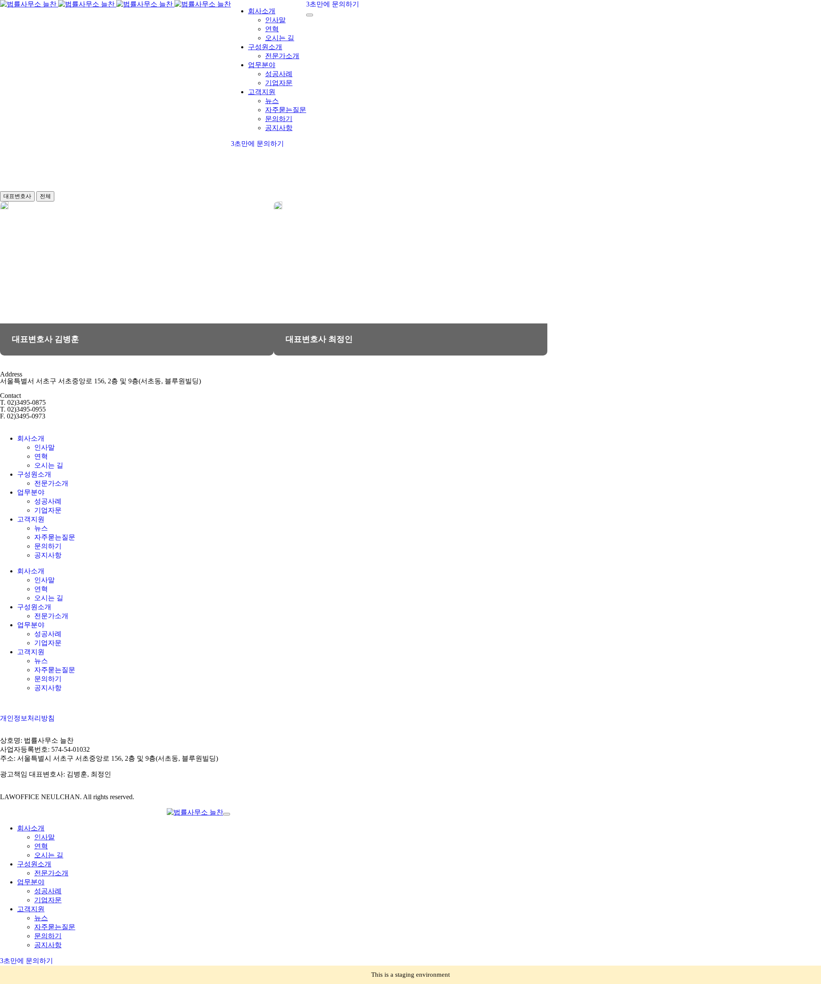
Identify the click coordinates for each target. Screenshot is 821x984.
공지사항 (48, 555)
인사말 (44, 447)
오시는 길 (48, 465)
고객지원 (30, 519)
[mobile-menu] (309, 15)
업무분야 (30, 492)
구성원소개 (34, 474)
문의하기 (48, 546)
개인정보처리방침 (27, 718)
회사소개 (30, 438)
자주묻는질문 (54, 537)
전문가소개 (51, 483)
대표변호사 (17, 196)
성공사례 (48, 501)
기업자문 (48, 510)
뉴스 (41, 528)
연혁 (41, 456)
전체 (45, 196)
